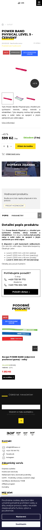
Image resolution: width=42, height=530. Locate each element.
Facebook (10, 454)
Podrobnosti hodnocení (11, 46)
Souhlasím (21, 524)
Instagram (10, 457)
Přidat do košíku (25, 146)
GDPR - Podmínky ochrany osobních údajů (18, 478)
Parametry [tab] (17, 215)
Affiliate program (8, 484)
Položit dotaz (20, 291)
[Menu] (39, 3)
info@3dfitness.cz (13, 447)
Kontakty (5, 487)
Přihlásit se (22, 421)
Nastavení (21, 517)
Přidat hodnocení (14, 206)
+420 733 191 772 (12, 450)
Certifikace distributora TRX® (13, 481)
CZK (22, 3)
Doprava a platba (8, 469)
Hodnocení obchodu (10, 472)
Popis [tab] (5, 215)
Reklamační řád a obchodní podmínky (16, 475)
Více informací (8, 123)
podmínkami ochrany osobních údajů (21, 414)
